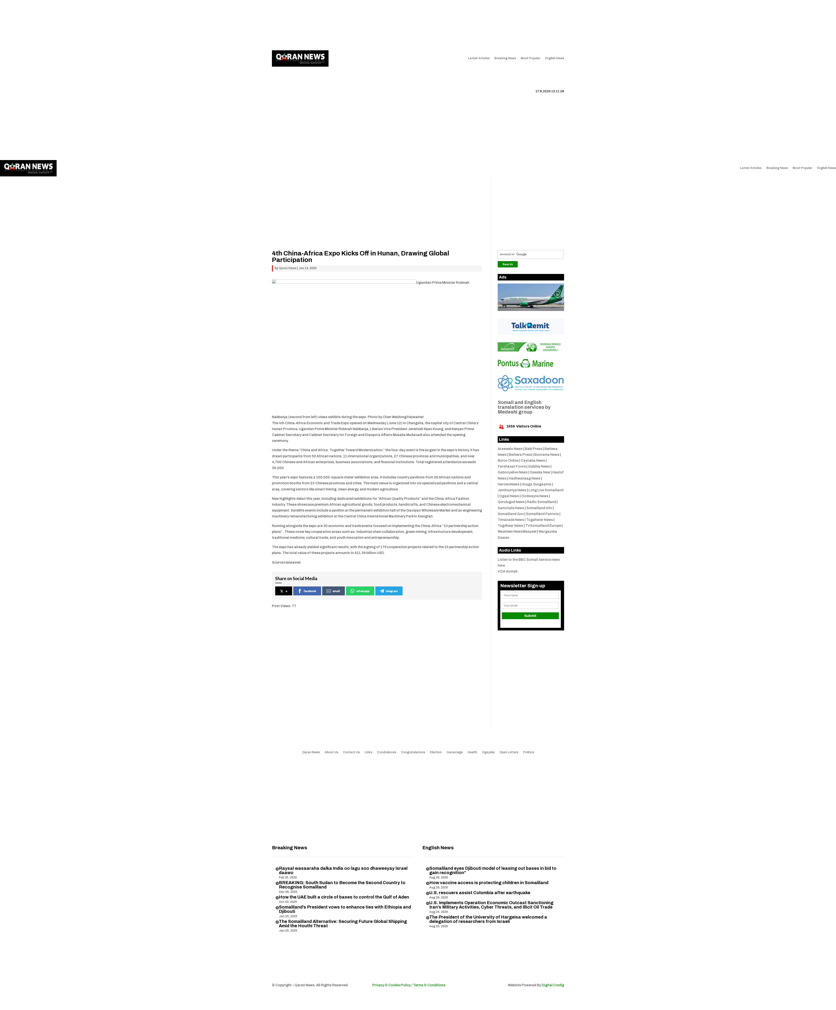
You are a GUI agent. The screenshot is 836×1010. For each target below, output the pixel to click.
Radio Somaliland (541, 502)
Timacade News (511, 520)
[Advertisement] (377, 219)
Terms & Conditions (429, 985)
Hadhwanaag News (524, 478)
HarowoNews (508, 484)
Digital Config (553, 985)
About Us (321, 25)
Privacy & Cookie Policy (391, 985)
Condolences (386, 752)
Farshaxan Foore (512, 466)
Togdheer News (510, 525)
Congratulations (413, 752)
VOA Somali (507, 571)
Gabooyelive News (513, 472)
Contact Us (353, 25)
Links (336, 25)
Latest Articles (479, 58)
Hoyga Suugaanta (536, 484)
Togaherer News (539, 520)
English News (554, 58)
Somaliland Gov (511, 514)
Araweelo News (510, 449)
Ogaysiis (488, 752)
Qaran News (281, 25)
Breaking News (505, 58)
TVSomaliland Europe (543, 525)
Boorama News (546, 454)
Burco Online (508, 460)
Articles (299, 25)
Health (472, 752)
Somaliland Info (539, 508)
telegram (392, 591)
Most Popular (530, 58)
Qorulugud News (511, 502)
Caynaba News (533, 460)
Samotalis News (511, 508)
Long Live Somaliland (546, 490)
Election (436, 752)
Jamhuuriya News (512, 490)
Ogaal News (509, 496)
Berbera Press (520, 454)
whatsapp (362, 591)
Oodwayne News (534, 496)
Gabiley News (539, 466)
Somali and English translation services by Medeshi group (524, 407)
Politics (528, 752)
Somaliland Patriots (542, 514)
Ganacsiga (455, 752)
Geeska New (540, 472)
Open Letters (508, 752)
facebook (310, 591)
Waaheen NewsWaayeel (517, 531)
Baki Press (533, 449)
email (336, 591)
